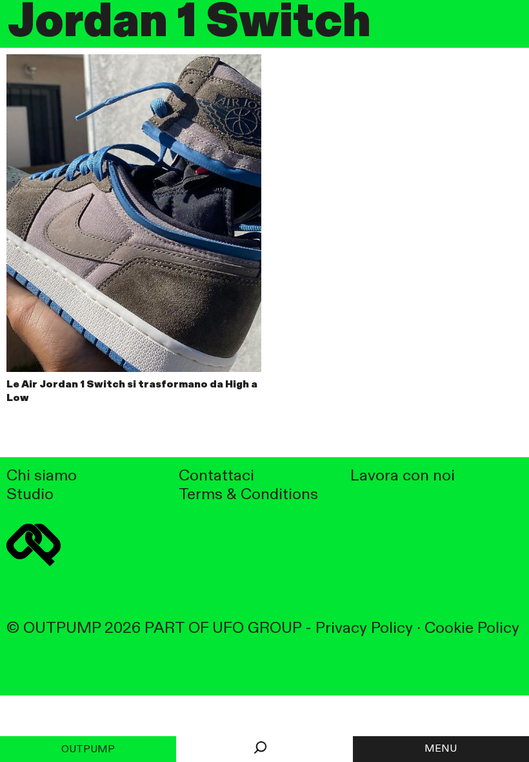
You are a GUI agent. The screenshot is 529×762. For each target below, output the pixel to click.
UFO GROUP (256, 629)
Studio (30, 495)
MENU (440, 749)
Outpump (88, 750)
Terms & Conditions (248, 495)
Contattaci (216, 476)
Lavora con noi (402, 476)
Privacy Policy (364, 629)
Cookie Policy (471, 629)
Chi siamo (41, 476)
